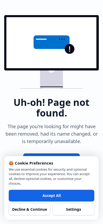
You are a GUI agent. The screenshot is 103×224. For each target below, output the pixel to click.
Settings (73, 209)
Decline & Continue (29, 209)
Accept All (52, 195)
